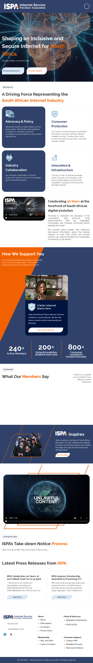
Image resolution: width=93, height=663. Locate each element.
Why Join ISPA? (46, 641)
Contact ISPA (71, 641)
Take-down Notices (74, 648)
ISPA (11, 634)
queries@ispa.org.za (16, 629)
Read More (17, 597)
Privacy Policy (46, 631)
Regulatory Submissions (76, 620)
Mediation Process (74, 644)
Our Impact (45, 627)
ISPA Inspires (45, 623)
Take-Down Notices (45, 330)
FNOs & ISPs (71, 625)
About (43, 620)
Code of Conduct (47, 644)
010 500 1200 (12, 624)
